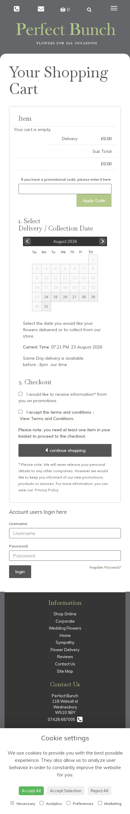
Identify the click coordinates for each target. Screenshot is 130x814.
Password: (18, 546)
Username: (18, 523)
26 (65, 297)
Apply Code (94, 200)
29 (93, 297)
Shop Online (65, 613)
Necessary (25, 803)
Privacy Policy (46, 490)
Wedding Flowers (65, 628)
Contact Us (65, 663)
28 (84, 297)
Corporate (65, 621)
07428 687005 (62, 719)
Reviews (65, 656)
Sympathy (65, 642)
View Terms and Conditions (46, 418)
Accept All (31, 790)
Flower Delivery (65, 649)
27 (74, 297)
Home (65, 635)
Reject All (99, 790)
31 (46, 306)
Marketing (112, 803)
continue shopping (67, 450)
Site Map (65, 671)
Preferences (82, 803)
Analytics (53, 803)
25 (56, 297)
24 (46, 297)
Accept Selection (66, 790)
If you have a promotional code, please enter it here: (66, 179)
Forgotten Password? (105, 567)
